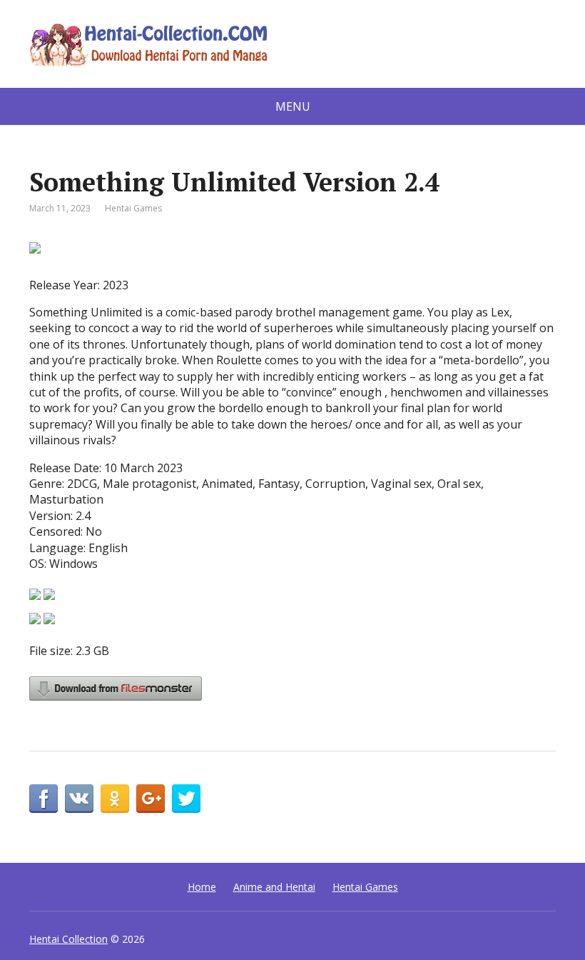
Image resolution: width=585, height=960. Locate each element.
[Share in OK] (115, 798)
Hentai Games (133, 208)
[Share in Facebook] (43, 798)
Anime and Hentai (274, 887)
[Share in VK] (79, 798)
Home (202, 887)
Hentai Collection (68, 939)
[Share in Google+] (150, 798)
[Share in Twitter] (186, 798)
